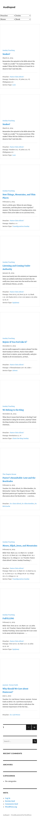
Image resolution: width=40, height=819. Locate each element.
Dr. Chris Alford (15, 504)
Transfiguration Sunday (20, 226)
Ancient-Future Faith (10, 685)
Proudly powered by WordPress (21, 815)
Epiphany (15, 303)
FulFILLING (8, 618)
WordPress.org (11, 807)
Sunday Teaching (9, 50)
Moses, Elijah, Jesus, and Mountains (20, 546)
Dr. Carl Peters (15, 715)
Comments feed (11, 804)
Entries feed (10, 801)
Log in (7, 798)
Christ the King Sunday (20, 438)
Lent (14, 85)
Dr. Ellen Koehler (28, 504)
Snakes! (6, 54)
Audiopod (9, 7)
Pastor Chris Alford (16, 77)
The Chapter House (9, 474)
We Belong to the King (13, 410)
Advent (15, 370)
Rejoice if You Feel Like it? (15, 342)
